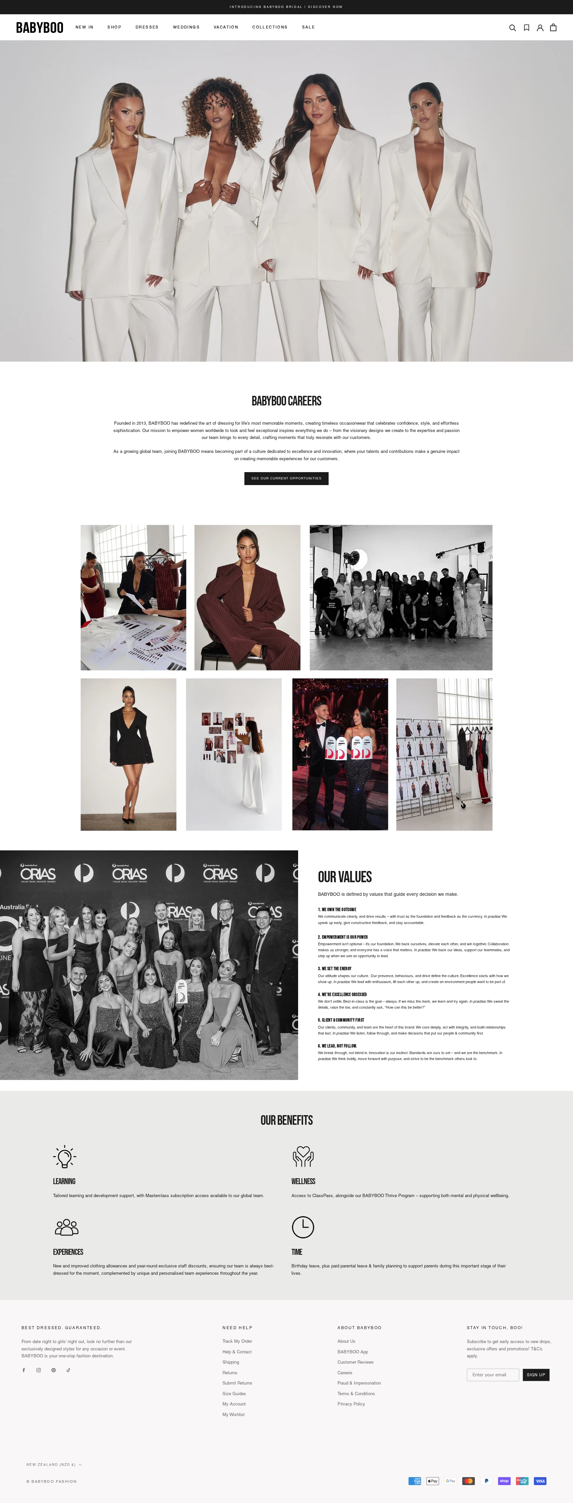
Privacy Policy (351, 1403)
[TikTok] (68, 1369)
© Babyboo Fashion (52, 1481)
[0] (527, 28)
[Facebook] (24, 1369)
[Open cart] (553, 27)
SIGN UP (536, 1375)
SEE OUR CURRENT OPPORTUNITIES (286, 478)
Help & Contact (237, 1351)
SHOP (114, 28)
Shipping (231, 1362)
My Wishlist (234, 1414)
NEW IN (85, 28)
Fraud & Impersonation (359, 1383)
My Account (234, 1403)
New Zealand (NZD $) (51, 1465)
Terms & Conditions (356, 1393)
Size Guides (234, 1393)
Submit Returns (237, 1383)
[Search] (512, 27)
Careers (345, 1372)
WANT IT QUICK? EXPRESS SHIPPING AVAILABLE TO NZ (286, 7)
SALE (308, 28)
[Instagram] (38, 1369)
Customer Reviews (356, 1362)
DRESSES (147, 28)
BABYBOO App (353, 1351)
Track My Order (237, 1341)
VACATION (226, 28)
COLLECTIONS (270, 28)
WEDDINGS (186, 28)
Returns (230, 1372)
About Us (346, 1341)
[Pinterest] (53, 1369)
